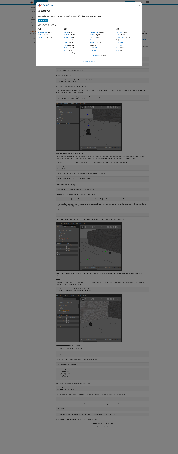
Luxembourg (68, 53)
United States (42, 37)
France (66, 45)
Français (94, 53)
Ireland (66, 47)
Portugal (92, 40)
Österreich (93, 37)
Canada (40, 35)
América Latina (42, 32)
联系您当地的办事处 (89, 61)
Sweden (92, 42)
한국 (117, 50)
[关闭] (140, 5)
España (66, 40)
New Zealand (120, 37)
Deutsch (94, 47)
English (94, 50)
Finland (66, 42)
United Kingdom (95, 55)
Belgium (66, 32)
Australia (119, 32)
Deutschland (68, 37)
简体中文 (120, 42)
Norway (92, 35)
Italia (65, 50)
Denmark (66, 35)
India (117, 35)
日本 (117, 47)
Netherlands (94, 32)
